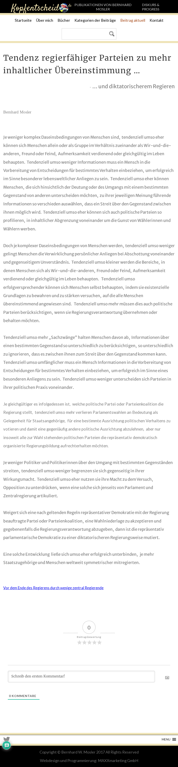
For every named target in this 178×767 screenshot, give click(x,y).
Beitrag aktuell (132, 20)
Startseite (23, 20)
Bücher (64, 20)
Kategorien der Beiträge (95, 20)
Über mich (44, 20)
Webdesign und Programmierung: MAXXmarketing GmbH (89, 760)
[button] (166, 739)
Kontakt (156, 20)
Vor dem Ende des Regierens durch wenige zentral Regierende (53, 588)
